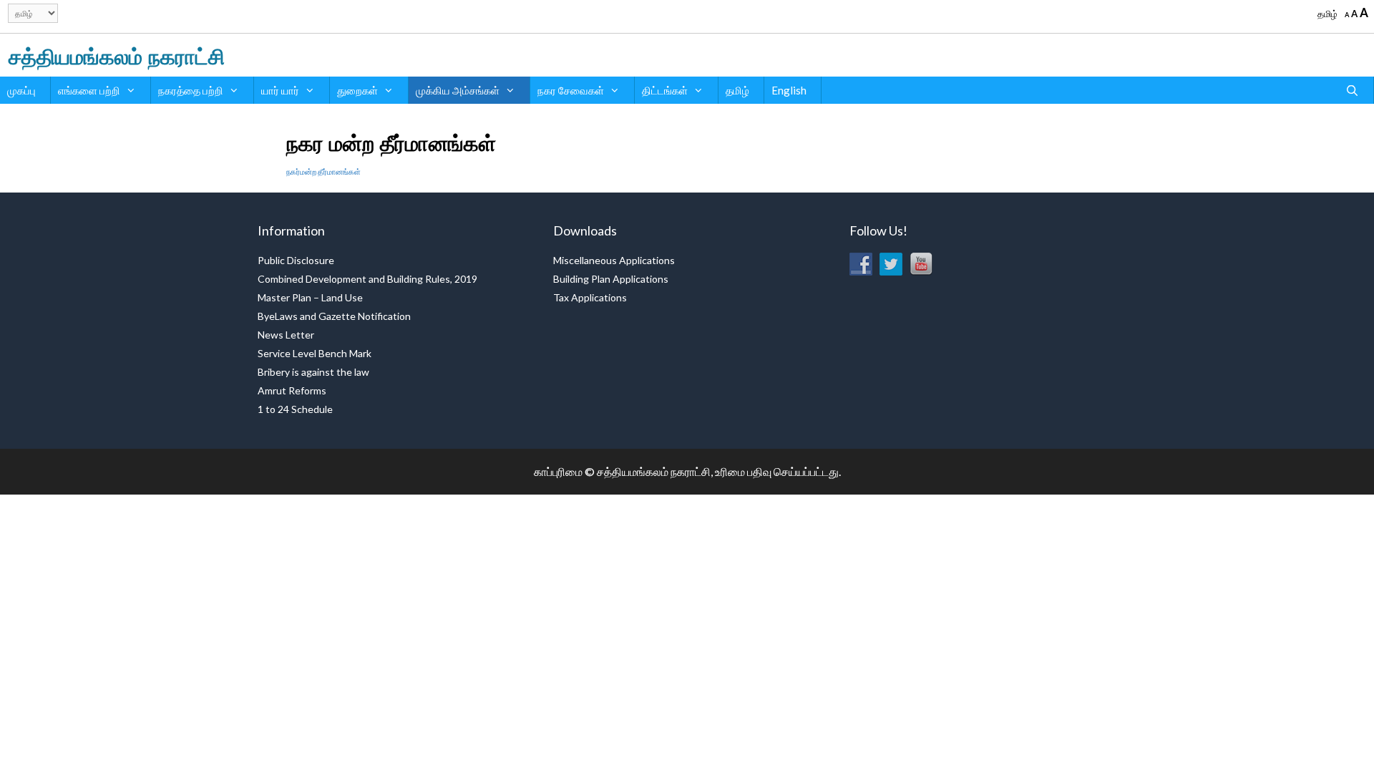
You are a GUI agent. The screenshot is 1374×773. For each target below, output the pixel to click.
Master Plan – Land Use (310, 297)
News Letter (286, 335)
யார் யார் (280, 90)
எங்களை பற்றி (89, 90)
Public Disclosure (296, 260)
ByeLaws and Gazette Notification (334, 316)
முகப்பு (21, 90)
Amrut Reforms (292, 390)
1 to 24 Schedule (295, 409)
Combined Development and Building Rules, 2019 (367, 279)
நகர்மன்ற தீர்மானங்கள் (323, 171)
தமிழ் (1327, 13)
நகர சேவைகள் (570, 90)
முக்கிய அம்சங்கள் (458, 90)
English (789, 90)
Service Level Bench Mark (314, 353)
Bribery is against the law (313, 372)
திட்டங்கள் (665, 90)
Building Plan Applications (610, 279)
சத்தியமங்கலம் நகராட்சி (117, 55)
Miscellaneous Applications (614, 260)
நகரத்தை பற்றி (190, 90)
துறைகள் (357, 90)
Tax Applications (590, 297)
